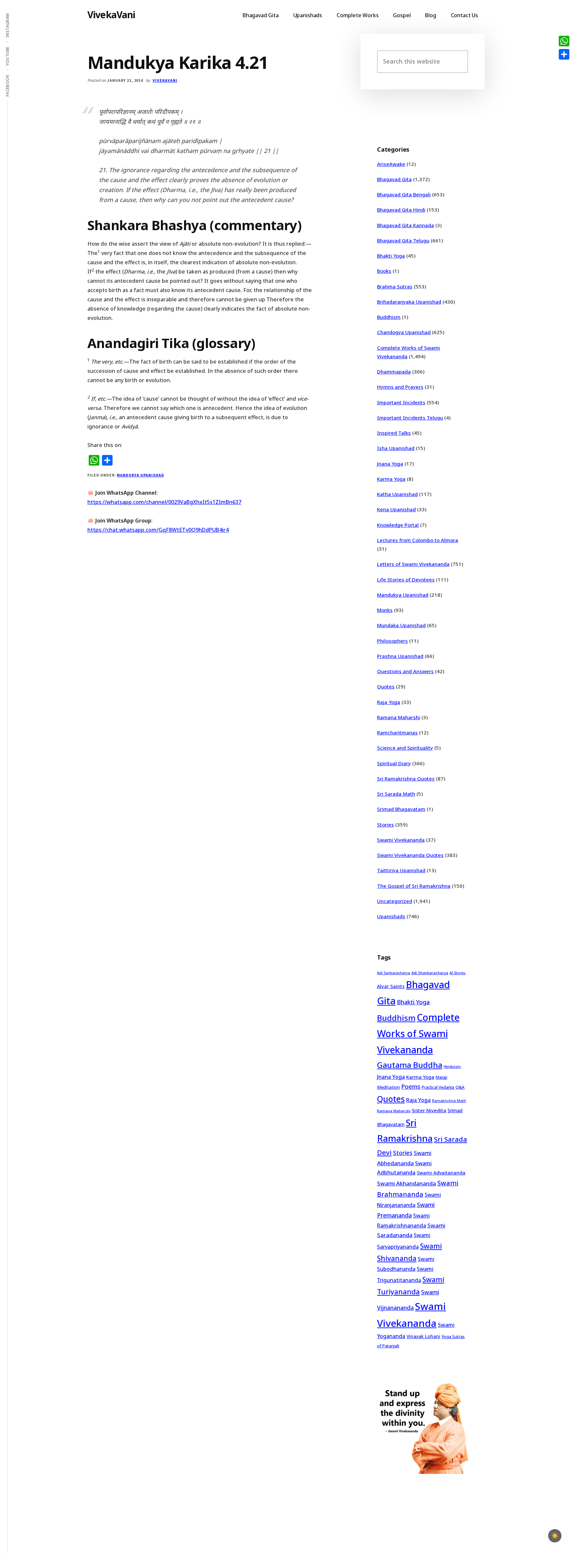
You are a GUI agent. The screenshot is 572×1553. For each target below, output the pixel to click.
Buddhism (389, 317)
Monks (385, 610)
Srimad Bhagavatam (401, 809)
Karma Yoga (391, 479)
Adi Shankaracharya (429, 972)
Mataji (441, 1077)
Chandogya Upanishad (404, 332)
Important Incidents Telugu (410, 417)
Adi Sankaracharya (393, 973)
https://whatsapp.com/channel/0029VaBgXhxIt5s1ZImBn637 (164, 502)
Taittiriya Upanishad (401, 870)
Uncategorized (394, 901)
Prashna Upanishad (400, 656)
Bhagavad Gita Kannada (405, 225)
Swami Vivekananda (401, 839)
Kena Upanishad (396, 509)
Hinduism (452, 1066)
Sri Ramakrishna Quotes (406, 778)
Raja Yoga (388, 702)
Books (384, 271)
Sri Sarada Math (396, 793)
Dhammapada (394, 371)
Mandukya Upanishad (140, 475)
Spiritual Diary (394, 763)
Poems (410, 1086)
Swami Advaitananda (441, 1173)
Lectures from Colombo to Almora (417, 540)
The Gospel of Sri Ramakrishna (414, 885)
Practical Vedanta (438, 1087)
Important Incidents (401, 402)
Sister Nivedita (429, 1110)
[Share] (564, 54)
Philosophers (392, 640)
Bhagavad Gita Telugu (403, 240)
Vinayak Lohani (423, 1336)
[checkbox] (554, 1535)
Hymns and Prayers (400, 386)
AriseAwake (391, 164)
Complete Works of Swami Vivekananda (418, 1033)
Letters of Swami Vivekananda (413, 564)
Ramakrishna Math (449, 1100)
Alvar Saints (391, 986)
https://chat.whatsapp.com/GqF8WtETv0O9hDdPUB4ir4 (158, 529)
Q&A (459, 1087)
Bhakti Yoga (391, 255)
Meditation (388, 1087)
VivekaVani (111, 14)
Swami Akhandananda (406, 1183)
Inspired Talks (394, 432)
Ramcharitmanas (397, 732)
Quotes (386, 686)
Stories (385, 824)
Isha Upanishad (395, 448)
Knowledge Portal (398, 525)
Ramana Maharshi (398, 717)
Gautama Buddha (409, 1065)
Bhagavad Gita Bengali (404, 194)
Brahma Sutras (394, 286)
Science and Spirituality (405, 747)
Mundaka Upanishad (401, 625)
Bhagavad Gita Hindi (401, 209)
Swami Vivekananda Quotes (410, 855)
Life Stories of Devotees (406, 579)
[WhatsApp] (564, 41)
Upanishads (391, 916)
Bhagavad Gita (394, 179)
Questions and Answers (405, 671)
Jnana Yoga (390, 463)
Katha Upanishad (397, 494)
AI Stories (458, 973)
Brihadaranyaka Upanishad (409, 301)
